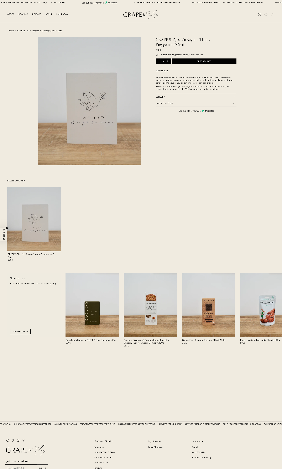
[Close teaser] (7, 228)
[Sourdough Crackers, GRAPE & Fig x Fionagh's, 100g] (92, 305)
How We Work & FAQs (104, 452)
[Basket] (273, 14)
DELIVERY (160, 97)
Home (11, 31)
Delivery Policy (101, 462)
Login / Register (155, 447)
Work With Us (198, 452)
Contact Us (99, 447)
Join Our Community (201, 457)
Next (278, 305)
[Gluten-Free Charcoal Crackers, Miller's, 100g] (208, 305)
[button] (10, 14)
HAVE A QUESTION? (164, 103)
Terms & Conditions (103, 457)
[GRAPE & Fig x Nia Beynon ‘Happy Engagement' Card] (34, 219)
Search (195, 447)
